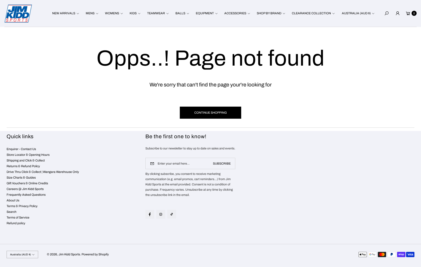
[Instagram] (160, 214)
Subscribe (222, 163)
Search (11, 211)
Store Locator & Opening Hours (28, 154)
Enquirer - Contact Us (21, 149)
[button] (65, 13)
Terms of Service (18, 217)
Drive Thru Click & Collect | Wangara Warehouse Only (43, 172)
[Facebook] (149, 214)
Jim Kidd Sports (69, 254)
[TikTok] (171, 214)
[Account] (397, 13)
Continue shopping (210, 112)
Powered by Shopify (95, 254)
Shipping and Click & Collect (26, 160)
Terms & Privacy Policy (22, 206)
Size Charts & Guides (21, 177)
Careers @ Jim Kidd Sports (25, 189)
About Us (13, 200)
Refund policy (16, 223)
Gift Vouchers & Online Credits (27, 183)
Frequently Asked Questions (26, 194)
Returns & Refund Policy (23, 166)
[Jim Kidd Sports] (18, 13)
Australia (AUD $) (356, 13)
